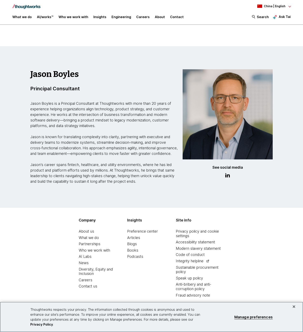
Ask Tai (285, 17)
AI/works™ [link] (45, 17)
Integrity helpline (189, 261)
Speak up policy (189, 278)
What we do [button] (22, 17)
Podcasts (135, 256)
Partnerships (89, 244)
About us (86, 231)
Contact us (88, 286)
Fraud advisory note (193, 295)
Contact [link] (177, 17)
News (84, 263)
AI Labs (85, 256)
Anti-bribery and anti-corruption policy (193, 286)
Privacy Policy (41, 324)
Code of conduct (190, 254)
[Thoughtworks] (26, 4)
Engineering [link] (121, 17)
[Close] (293, 306)
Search (263, 17)
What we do (89, 237)
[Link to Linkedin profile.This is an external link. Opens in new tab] (227, 176)
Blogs (132, 244)
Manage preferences (253, 317)
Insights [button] (99, 17)
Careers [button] (143, 17)
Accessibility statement (195, 242)
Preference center (142, 231)
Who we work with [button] (73, 17)
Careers (85, 280)
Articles (133, 237)
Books (132, 250)
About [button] (160, 17)
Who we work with (94, 250)
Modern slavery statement (198, 248)
